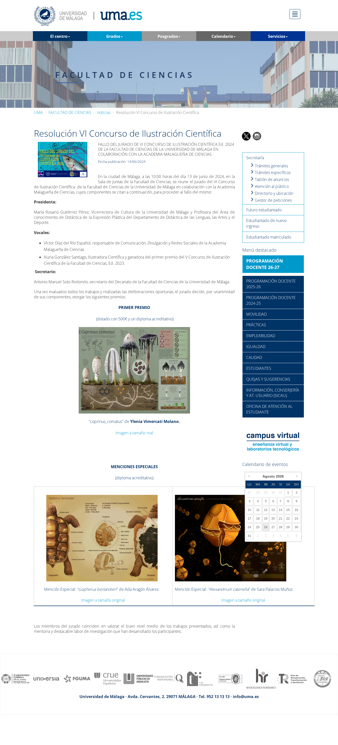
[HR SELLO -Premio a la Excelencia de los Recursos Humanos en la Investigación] (261, 678)
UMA (38, 112)
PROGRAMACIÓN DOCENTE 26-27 (264, 264)
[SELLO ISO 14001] (230, 678)
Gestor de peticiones (273, 200)
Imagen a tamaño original (103, 600)
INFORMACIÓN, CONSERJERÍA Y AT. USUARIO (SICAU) (272, 392)
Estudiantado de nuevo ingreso (266, 223)
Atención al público (271, 186)
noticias (103, 112)
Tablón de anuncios (271, 179)
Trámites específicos (272, 172)
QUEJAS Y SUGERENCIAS (268, 379)
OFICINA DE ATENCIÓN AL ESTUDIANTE (269, 409)
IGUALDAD (256, 346)
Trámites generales (271, 166)
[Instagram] (257, 135)
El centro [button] (59, 36)
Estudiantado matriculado (268, 237)
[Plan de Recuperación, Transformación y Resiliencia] (292, 678)
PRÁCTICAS (256, 325)
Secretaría (255, 157)
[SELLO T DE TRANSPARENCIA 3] (200, 678)
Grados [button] (113, 36)
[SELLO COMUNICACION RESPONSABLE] (169, 678)
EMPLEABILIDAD (260, 335)
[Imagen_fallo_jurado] (62, 159)
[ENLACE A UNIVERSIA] (46, 678)
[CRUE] (107, 678)
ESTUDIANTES (258, 368)
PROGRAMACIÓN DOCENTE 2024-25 (271, 300)
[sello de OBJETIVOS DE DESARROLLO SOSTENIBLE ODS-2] (15, 678)
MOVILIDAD (256, 314)
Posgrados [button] (168, 36)
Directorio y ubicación (273, 193)
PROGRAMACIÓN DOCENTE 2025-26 (271, 283)
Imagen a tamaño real (134, 433)
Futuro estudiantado (264, 210)
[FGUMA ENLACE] (77, 678)
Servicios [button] (276, 36)
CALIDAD (254, 357)
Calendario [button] (222, 36)
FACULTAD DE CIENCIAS (69, 112)
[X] (246, 135)
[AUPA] (138, 678)
